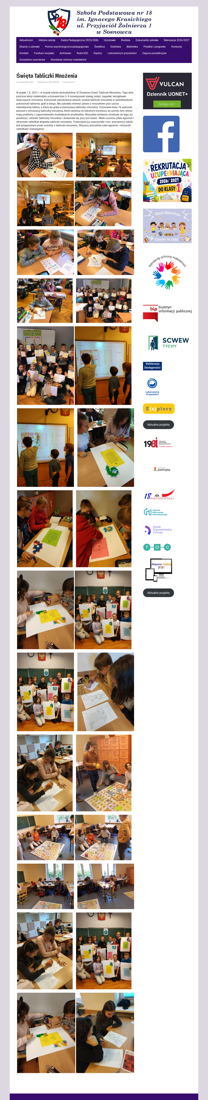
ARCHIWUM (54, 82)
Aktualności (42, 82)
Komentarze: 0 (68, 82)
